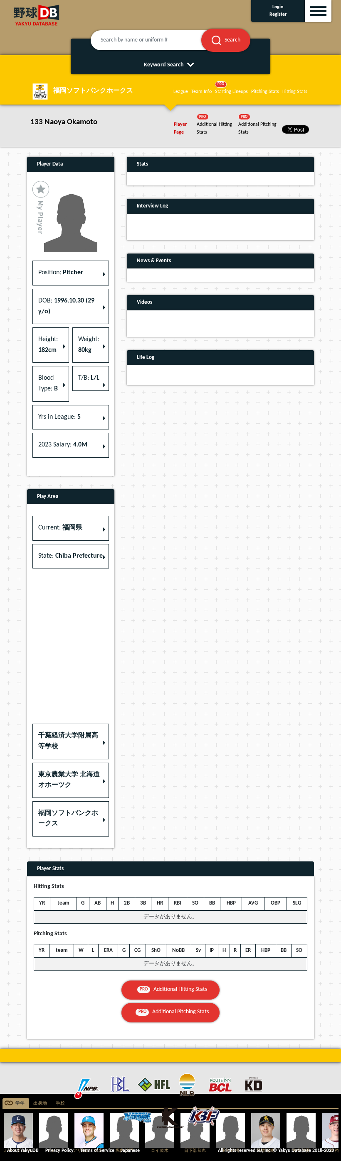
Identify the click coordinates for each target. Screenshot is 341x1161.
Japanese (130, 1150)
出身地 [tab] (40, 1103)
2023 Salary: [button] (62, 444)
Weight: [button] (88, 345)
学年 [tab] (20, 1103)
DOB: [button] (66, 306)
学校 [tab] (60, 1103)
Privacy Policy (59, 1150)
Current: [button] (60, 527)
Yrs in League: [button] (59, 417)
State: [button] (70, 556)
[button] (70, 741)
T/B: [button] (88, 378)
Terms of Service (97, 1150)
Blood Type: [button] (48, 383)
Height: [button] (48, 345)
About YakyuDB (23, 1150)
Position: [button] (60, 272)
